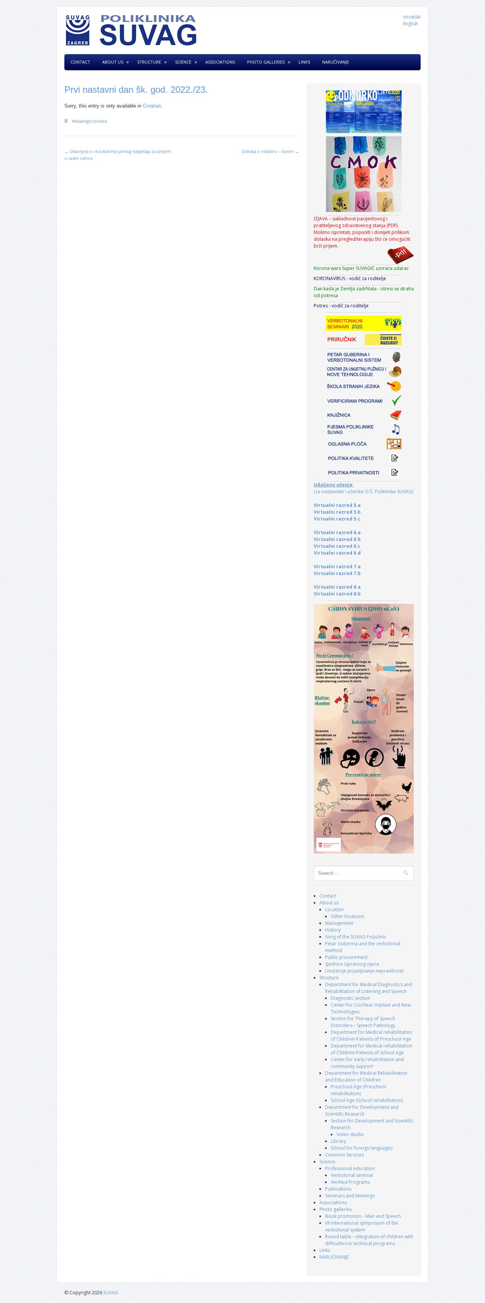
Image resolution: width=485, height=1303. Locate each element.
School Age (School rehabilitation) (367, 1100)
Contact (80, 62)
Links (304, 62)
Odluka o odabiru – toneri (270, 151)
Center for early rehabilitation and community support (367, 1062)
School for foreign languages (362, 1148)
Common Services (344, 1155)
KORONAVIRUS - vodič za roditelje (350, 278)
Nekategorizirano (89, 121)
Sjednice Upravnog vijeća (352, 964)
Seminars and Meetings (350, 1195)
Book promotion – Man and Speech (363, 1216)
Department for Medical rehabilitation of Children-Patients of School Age (371, 1049)
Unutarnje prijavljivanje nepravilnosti (364, 971)
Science (183, 62)
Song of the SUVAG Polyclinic (355, 937)
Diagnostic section (350, 998)
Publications (338, 1189)
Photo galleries (266, 62)
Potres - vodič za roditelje (341, 305)
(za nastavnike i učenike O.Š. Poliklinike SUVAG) (363, 488)
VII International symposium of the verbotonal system (361, 1226)
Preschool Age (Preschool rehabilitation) (358, 1090)
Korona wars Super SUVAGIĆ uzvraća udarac (361, 268)
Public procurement (346, 957)
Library (338, 1141)
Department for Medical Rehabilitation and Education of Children (366, 1076)
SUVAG (110, 1292)
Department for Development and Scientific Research (362, 1110)
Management (339, 923)
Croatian (152, 106)
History (333, 930)
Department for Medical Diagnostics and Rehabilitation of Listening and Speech (368, 987)
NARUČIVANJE (335, 62)
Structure (149, 62)
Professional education (350, 1168)
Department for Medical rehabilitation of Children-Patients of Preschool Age (371, 1035)
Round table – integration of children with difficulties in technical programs (369, 1240)
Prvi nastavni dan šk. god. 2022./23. (136, 89)
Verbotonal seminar (352, 1175)
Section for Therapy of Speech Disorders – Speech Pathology (363, 1022)
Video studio (350, 1134)
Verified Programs (350, 1182)
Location (334, 909)
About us (112, 62)
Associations (220, 62)
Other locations (347, 916)
